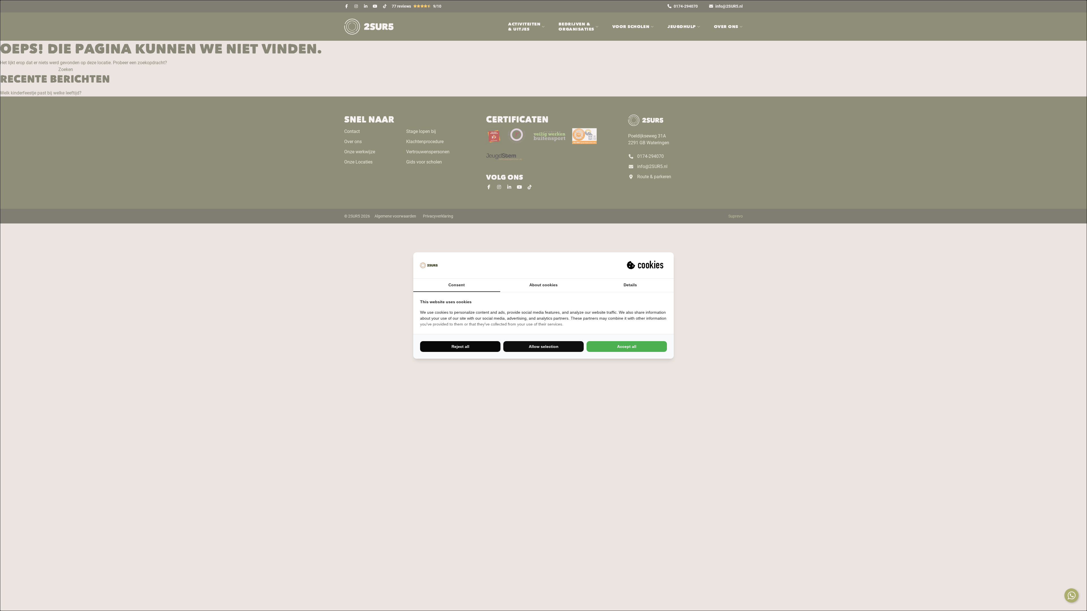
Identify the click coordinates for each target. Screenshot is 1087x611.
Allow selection (544, 346)
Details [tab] (630, 285)
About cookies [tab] (543, 285)
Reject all (460, 346)
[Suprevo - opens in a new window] (645, 265)
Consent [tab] (456, 285)
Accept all (626, 346)
